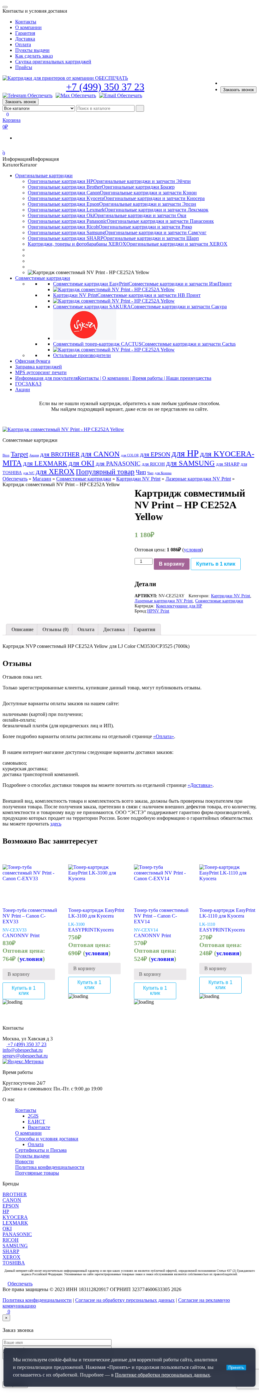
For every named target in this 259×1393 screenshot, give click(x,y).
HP (150, 611)
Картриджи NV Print (138, 478)
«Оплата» (163, 736)
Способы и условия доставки (46, 1138)
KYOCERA (15, 1217)
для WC (28, 473)
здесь (55, 823)
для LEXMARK (45, 463)
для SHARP (227, 464)
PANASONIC (17, 1234)
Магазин (42, 478)
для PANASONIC (118, 463)
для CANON (100, 454)
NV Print (161, 611)
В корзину (171, 564)
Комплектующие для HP (179, 606)
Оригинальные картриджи (44, 175)
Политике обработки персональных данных (162, 1374)
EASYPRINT (82, 929)
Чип (141, 472)
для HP (185, 453)
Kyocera (105, 929)
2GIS (33, 1116)
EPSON (11, 1205)
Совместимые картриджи (42, 278)
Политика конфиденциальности (49, 1167)
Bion (6, 455)
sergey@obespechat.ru (25, 1055)
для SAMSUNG (190, 463)
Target (19, 454)
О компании (28, 27)
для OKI (81, 463)
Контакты (25, 21)
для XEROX (55, 471)
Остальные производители (82, 355)
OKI (7, 1228)
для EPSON (155, 454)
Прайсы (23, 67)
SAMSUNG (15, 1245)
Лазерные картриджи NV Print (198, 478)
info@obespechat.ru (23, 1050)
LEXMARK (15, 1223)
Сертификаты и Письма (41, 1150)
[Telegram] (27, 95)
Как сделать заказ (34, 56)
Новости (24, 1161)
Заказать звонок (238, 89)
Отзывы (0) (55, 629)
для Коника (163, 473)
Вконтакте (39, 1127)
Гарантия (25, 33)
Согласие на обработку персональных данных (125, 1300)
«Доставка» (200, 785)
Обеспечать (15, 478)
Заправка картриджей (38, 366)
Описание (22, 629)
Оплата (23, 44)
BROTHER (15, 1194)
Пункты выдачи (32, 50)
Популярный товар (105, 472)
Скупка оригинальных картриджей (53, 61)
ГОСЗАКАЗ (28, 383)
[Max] (76, 95)
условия (192, 549)
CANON (12, 935)
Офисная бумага (32, 361)
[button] (31, 159)
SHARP (11, 1251)
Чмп (150, 473)
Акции (22, 389)
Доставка (25, 38)
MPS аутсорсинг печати (41, 372)
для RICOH (153, 464)
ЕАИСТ (36, 1121)
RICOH (11, 1240)
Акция (34, 455)
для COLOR (130, 455)
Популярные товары (37, 1173)
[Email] (120, 95)
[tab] (22, 629)
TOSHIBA (14, 1262)
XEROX (12, 1257)
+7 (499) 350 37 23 (105, 86)
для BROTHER (60, 454)
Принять (236, 1367)
